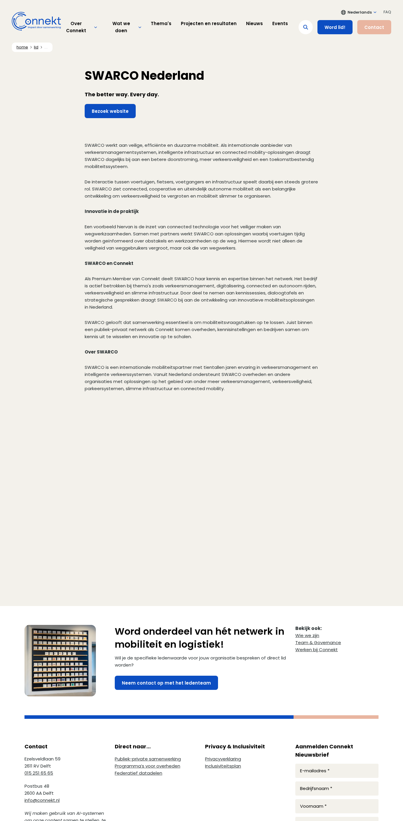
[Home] (36, 21)
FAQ (387, 12)
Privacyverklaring (223, 759)
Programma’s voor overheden (147, 766)
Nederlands (360, 12)
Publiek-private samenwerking (148, 759)
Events (280, 23)
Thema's (161, 23)
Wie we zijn (307, 635)
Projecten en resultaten (209, 23)
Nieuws (254, 23)
